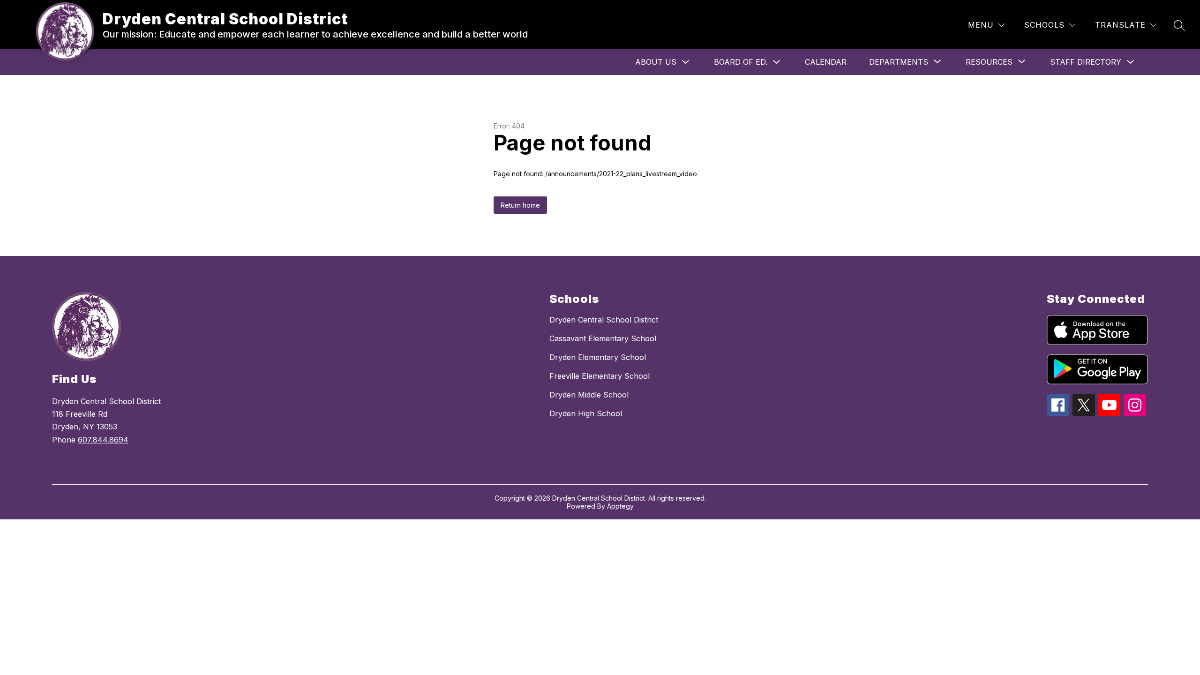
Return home (520, 205)
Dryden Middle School (589, 394)
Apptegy (620, 506)
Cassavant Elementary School (602, 338)
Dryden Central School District (603, 319)
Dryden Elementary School (597, 357)
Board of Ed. (740, 62)
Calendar (826, 62)
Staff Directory (1085, 62)
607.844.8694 (103, 439)
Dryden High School (585, 413)
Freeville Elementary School (599, 376)
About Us (655, 62)
